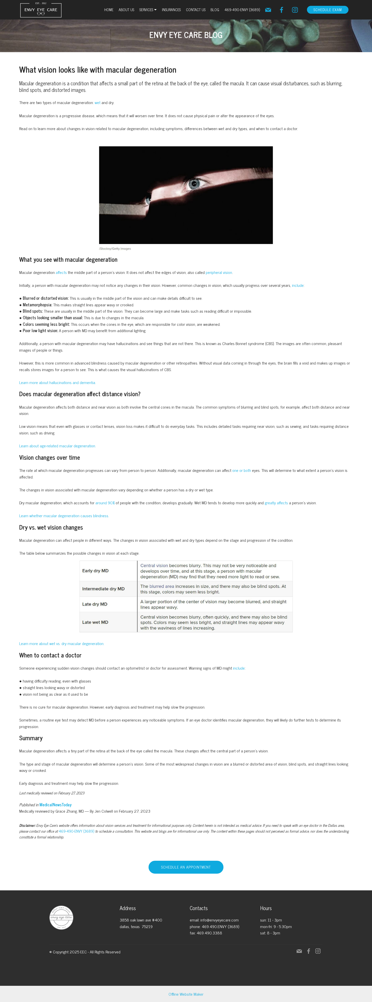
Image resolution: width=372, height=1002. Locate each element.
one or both (241, 470)
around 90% (105, 502)
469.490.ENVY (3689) (220, 926)
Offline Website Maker (186, 994)
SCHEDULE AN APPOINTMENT (186, 867)
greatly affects (276, 502)
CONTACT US (195, 10)
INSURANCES (171, 10)
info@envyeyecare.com (219, 919)
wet (97, 102)
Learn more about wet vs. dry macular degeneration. (61, 643)
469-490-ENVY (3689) (242, 10)
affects (61, 272)
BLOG (215, 10)
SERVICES (146, 10)
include (298, 285)
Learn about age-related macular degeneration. (57, 445)
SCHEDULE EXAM (328, 10)
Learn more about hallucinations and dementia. (57, 382)
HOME (108, 10)
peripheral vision (219, 272)
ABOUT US (126, 10)
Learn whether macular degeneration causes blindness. (64, 515)
